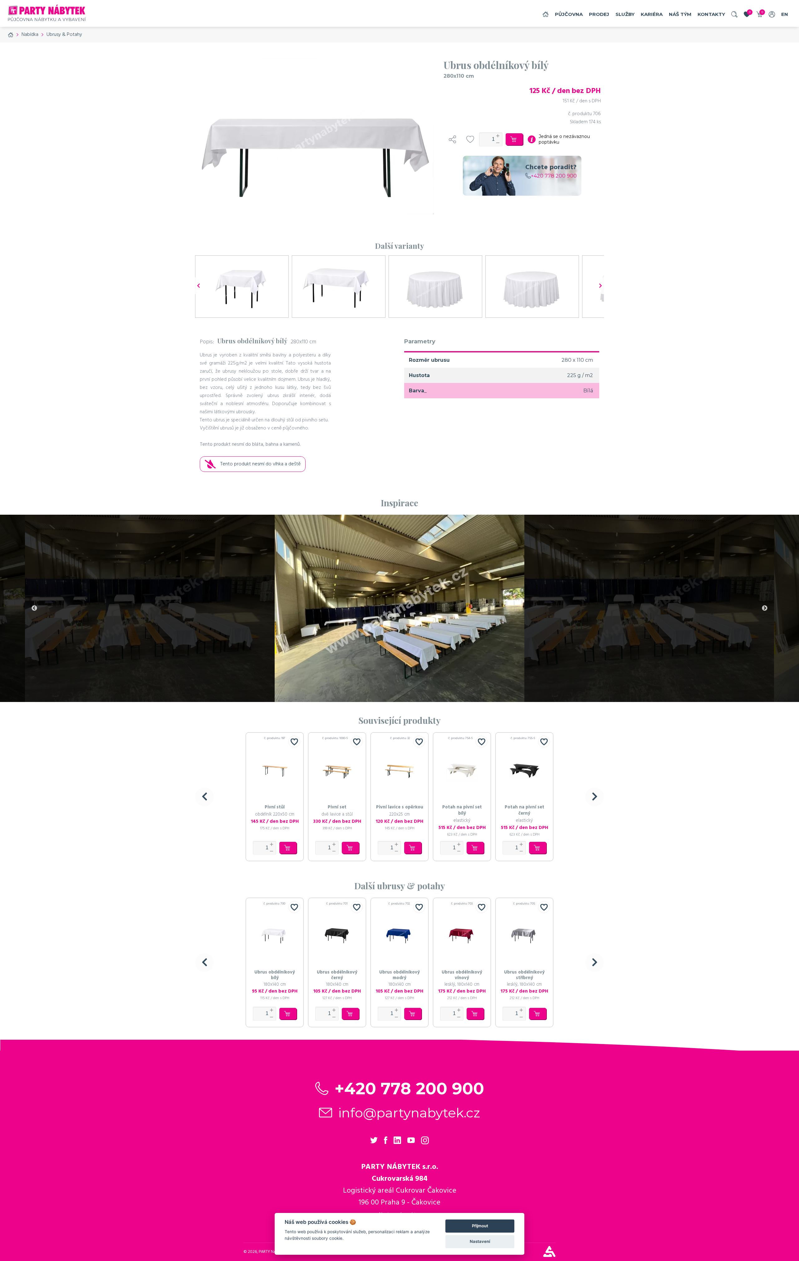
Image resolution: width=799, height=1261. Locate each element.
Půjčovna (569, 14)
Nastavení (480, 1241)
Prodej (599, 14)
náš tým (680, 14)
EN (784, 14)
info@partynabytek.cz (409, 1113)
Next (765, 608)
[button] (204, 797)
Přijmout (480, 1225)
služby (625, 14)
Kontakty (711, 14)
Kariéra (652, 14)
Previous (34, 608)
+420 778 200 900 (554, 176)
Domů (545, 14)
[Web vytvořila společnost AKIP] (549, 1255)
